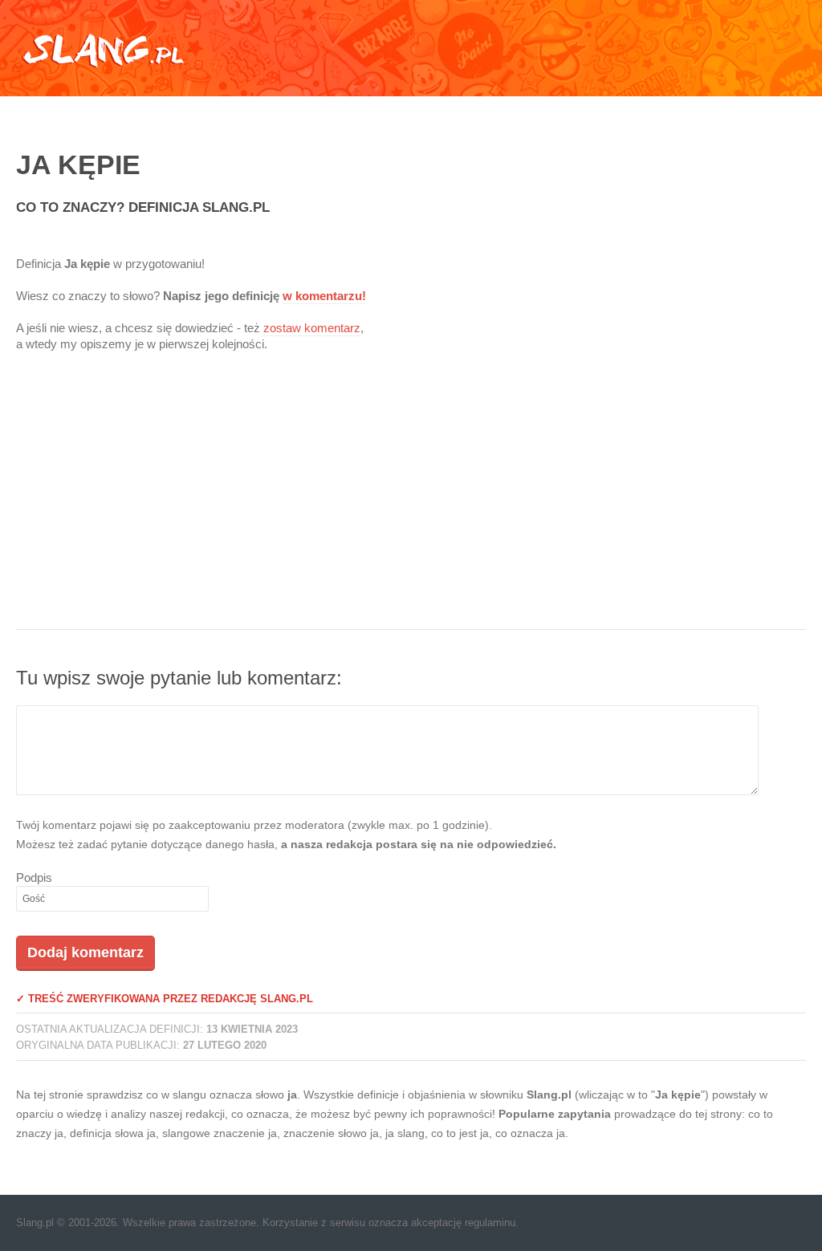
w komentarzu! (324, 296)
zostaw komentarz (311, 328)
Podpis (34, 877)
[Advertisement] (411, 500)
